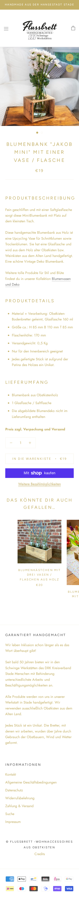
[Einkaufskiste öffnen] (73, 28)
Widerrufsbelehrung (19, 798)
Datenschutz (14, 790)
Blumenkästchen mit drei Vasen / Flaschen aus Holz (39, 574)
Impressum (13, 821)
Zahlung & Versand (19, 805)
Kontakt (10, 774)
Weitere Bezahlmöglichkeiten (39, 483)
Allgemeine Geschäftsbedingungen (31, 782)
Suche (9, 813)
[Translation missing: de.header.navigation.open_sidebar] (6, 28)
